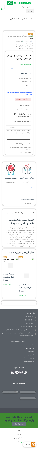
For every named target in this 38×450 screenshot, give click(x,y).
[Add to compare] (21, 276)
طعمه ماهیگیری (14, 19)
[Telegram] (17, 372)
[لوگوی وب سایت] (19, 3)
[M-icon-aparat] (25, 372)
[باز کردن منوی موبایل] (36, 9)
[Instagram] (21, 372)
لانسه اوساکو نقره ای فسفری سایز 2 (25, 287)
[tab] (30, 213)
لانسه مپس (22, 153)
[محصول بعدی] (5, 24)
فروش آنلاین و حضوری (27, 178)
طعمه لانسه (23, 147)
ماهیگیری (24, 19)
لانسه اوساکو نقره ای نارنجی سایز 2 (8, 277)
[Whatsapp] (13, 372)
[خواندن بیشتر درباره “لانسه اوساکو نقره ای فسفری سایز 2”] (26, 276)
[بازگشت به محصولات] (8, 24)
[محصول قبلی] (10, 24)
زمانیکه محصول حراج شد (22, 116)
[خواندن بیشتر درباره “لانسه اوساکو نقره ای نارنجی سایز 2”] (10, 265)
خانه (31, 19)
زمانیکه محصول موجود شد (21, 121)
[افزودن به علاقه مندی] (21, 280)
